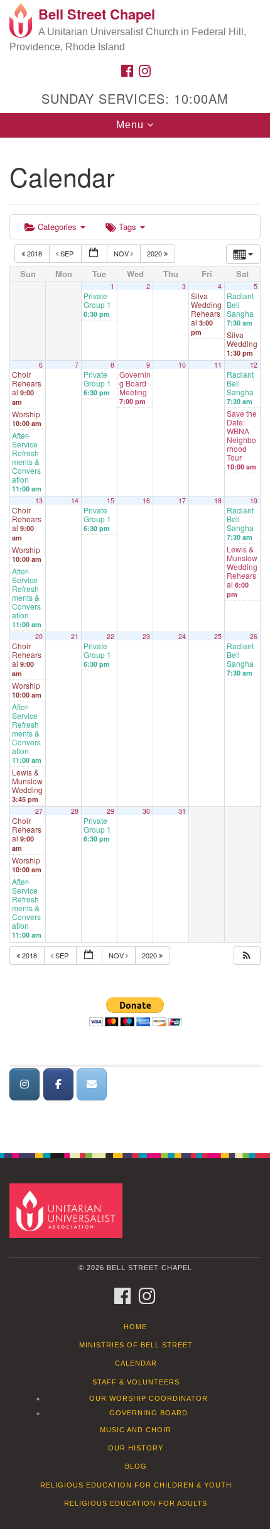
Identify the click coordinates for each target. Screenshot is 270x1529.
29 (110, 811)
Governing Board (148, 1413)
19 (253, 500)
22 (110, 636)
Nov (122, 253)
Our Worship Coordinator (148, 1398)
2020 (155, 253)
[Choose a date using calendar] (94, 253)
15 (110, 500)
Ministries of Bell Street (136, 1345)
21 (74, 636)
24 (182, 636)
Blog (136, 1466)
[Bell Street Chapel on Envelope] (92, 1084)
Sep (66, 253)
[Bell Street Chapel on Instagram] (24, 1084)
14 (74, 500)
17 (182, 500)
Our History (135, 1448)
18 (218, 500)
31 (182, 811)
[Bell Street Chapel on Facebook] (58, 1084)
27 (39, 811)
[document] (135, 638)
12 (253, 365)
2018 (34, 253)
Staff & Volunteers (136, 1382)
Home (135, 1326)
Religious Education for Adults (135, 1503)
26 (253, 636)
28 (74, 811)
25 (218, 636)
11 (218, 365)
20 (39, 636)
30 (146, 811)
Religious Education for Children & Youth (136, 1485)
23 (146, 636)
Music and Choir (135, 1429)
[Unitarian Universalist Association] (68, 1210)
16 (146, 500)
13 (39, 500)
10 (182, 365)
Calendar (136, 1363)
